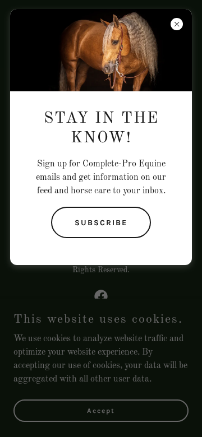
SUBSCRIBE (101, 222)
